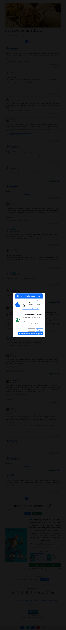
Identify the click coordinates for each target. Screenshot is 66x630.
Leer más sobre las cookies (31, 309)
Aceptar (39, 330)
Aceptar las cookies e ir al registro (31, 334)
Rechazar (31, 330)
